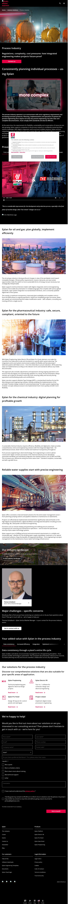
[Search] (60, 3)
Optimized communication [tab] (50, 644)
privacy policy (29, 791)
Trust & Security (39, 875)
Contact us (11, 61)
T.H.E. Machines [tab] (8, 152)
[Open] (64, 3)
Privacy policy (38, 862)
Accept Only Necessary (37, 156)
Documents (5, 869)
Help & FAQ (5, 858)
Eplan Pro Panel (39, 838)
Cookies (37, 865)
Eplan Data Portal (39, 841)
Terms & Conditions (40, 872)
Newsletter (5, 844)
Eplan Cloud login (7, 872)
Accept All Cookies (51, 156)
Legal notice (38, 858)
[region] (34, 147)
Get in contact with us (11, 628)
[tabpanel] (34, 189)
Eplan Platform (39, 831)
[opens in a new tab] (3, 882)
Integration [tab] (36, 644)
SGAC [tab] (61, 152)
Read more (11, 692)
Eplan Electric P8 (39, 834)
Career (4, 834)
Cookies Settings (17, 156)
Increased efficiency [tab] (23, 644)
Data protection (15, 152)
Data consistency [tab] (8, 644)
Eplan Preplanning (40, 844)
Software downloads (7, 862)
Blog (3, 848)
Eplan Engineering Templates (10, 865)
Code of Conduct (39, 869)
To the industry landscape (12, 558)
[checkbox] (34, 771)
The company (6, 831)
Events (4, 838)
